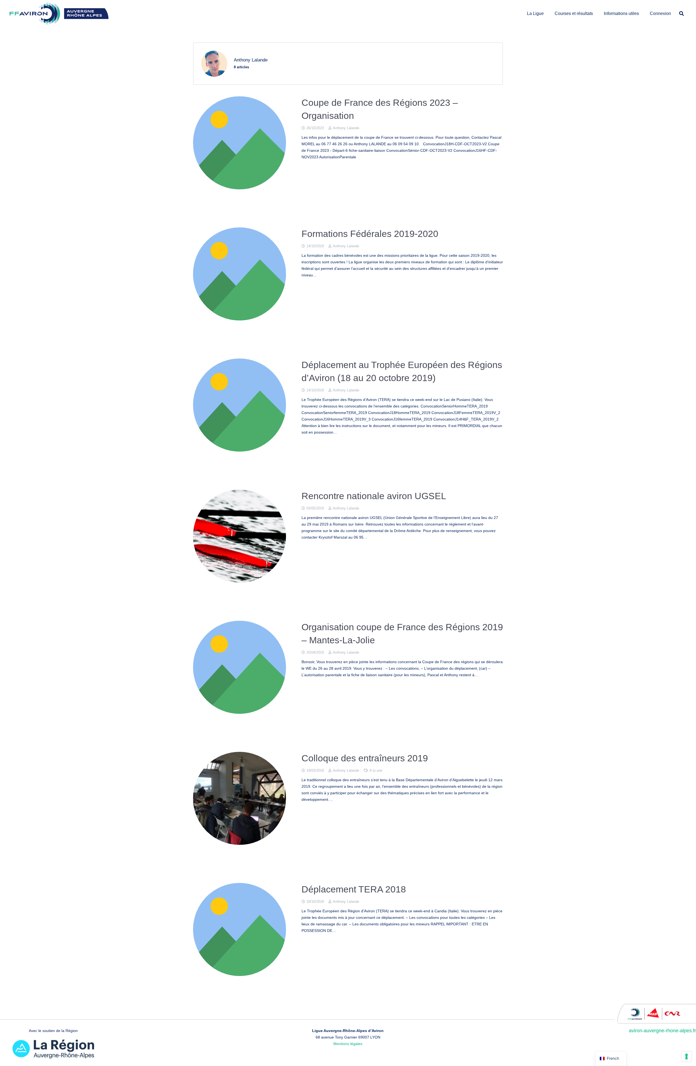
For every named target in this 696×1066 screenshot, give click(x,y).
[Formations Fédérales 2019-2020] (239, 273)
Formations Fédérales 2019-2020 (370, 233)
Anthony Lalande (346, 128)
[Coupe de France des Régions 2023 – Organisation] (239, 142)
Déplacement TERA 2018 (354, 889)
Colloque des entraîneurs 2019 (365, 758)
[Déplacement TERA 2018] (239, 929)
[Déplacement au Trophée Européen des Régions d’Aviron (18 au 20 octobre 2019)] (239, 405)
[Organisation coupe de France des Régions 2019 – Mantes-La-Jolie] (239, 667)
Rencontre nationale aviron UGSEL (374, 496)
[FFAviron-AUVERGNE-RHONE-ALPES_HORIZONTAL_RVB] (59, 13)
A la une (375, 771)
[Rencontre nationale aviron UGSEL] (239, 536)
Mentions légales (347, 1044)
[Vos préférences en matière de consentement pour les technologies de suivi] (686, 1056)
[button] (546, 13)
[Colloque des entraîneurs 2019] (239, 798)
